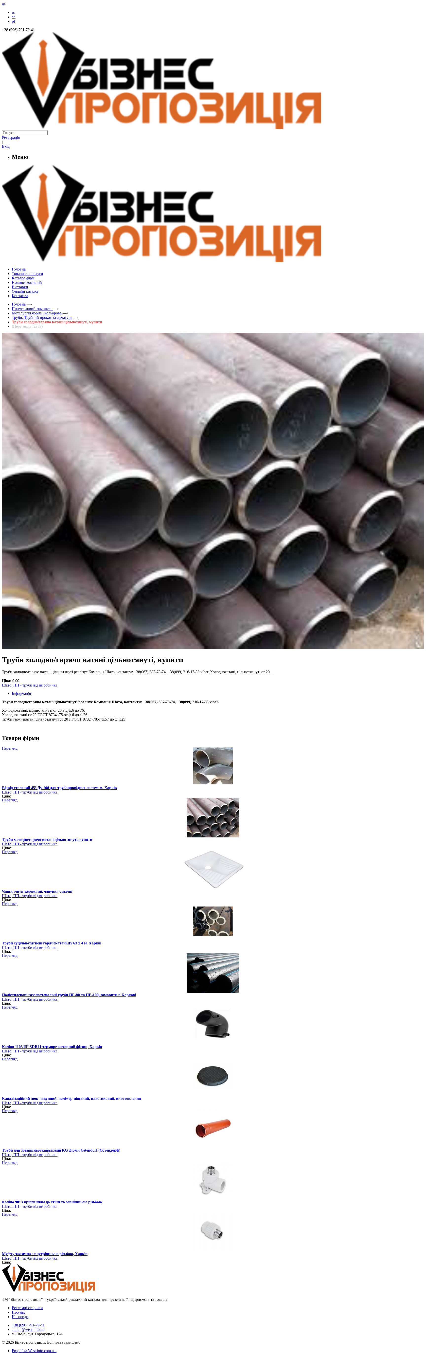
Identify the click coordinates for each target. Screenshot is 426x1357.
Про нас (18, 1312)
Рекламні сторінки (27, 1308)
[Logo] (63, 1291)
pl (13, 21)
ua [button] (4, 4)
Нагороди (20, 1317)
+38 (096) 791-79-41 (28, 1325)
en (14, 17)
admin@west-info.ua (28, 1329)
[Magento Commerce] (213, 260)
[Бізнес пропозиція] (213, 128)
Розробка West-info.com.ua (33, 1351)
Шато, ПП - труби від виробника (29, 685)
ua (14, 12)
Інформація (21, 693)
